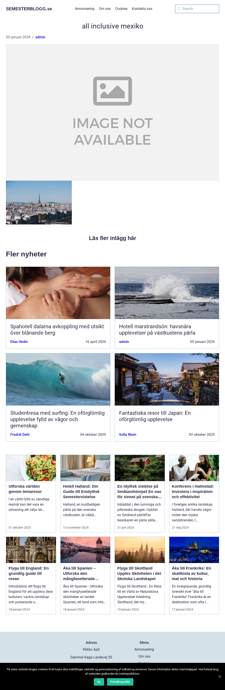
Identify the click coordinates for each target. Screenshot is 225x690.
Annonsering (84, 9)
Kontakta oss (142, 9)
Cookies (121, 9)
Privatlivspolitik (120, 681)
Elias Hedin (19, 342)
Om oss (105, 9)
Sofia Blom (127, 434)
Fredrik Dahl (19, 434)
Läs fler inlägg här (112, 238)
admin (40, 37)
